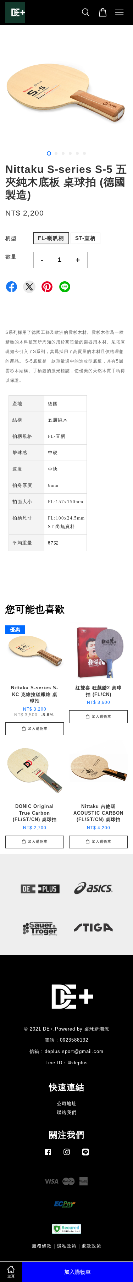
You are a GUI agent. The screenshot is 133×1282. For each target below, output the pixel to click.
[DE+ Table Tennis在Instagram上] (67, 1155)
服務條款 (42, 1246)
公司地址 (67, 1103)
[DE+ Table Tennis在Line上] (85, 1155)
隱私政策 (67, 1246)
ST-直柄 (85, 238)
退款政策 (91, 1246)
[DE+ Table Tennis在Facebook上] (48, 1155)
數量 (11, 257)
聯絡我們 (67, 1112)
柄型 (11, 238)
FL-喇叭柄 (51, 238)
